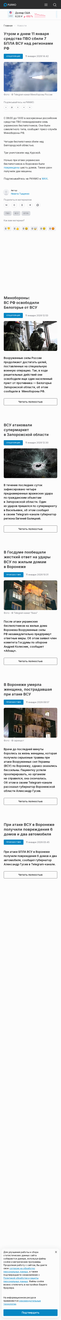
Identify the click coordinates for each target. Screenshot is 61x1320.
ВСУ (16, 213)
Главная (8, 26)
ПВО (8, 213)
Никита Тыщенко (20, 193)
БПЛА (25, 213)
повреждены (11, 167)
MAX (45, 178)
